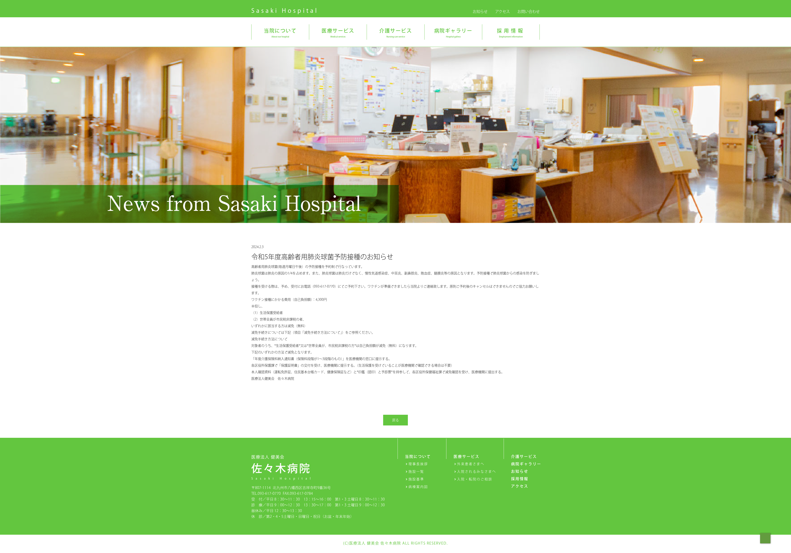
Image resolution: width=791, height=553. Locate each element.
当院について (418, 456)
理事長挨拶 (418, 464)
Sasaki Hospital (284, 10)
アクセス (502, 11)
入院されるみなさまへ (476, 471)
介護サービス (524, 456)
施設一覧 (416, 471)
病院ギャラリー (526, 464)
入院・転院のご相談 (474, 479)
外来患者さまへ (470, 464)
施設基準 (416, 479)
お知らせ (480, 11)
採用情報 (519, 479)
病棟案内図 (418, 486)
